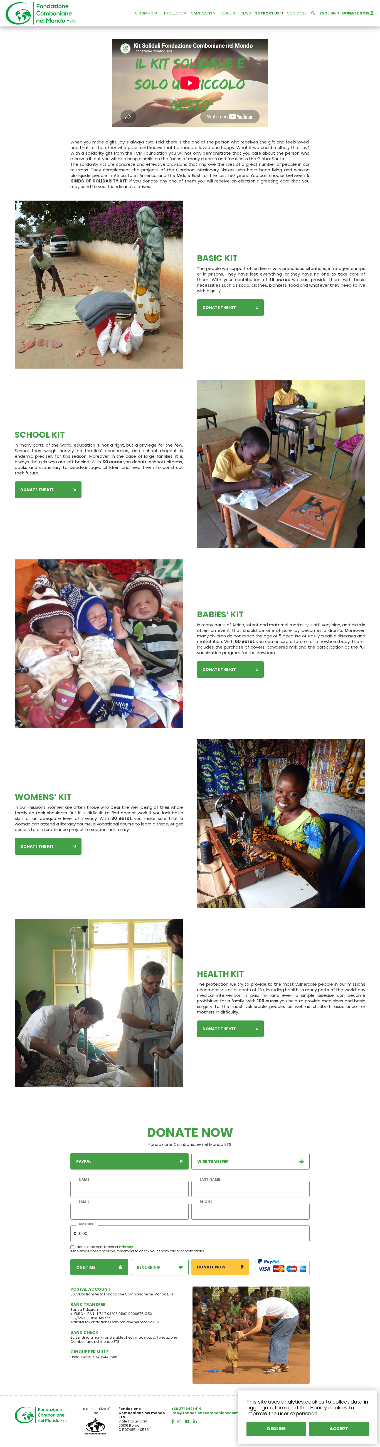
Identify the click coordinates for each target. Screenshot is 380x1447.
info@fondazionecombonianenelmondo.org (214, 1413)
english (328, 13)
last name (210, 1179)
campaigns (202, 13)
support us (267, 13)
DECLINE (276, 1429)
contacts (297, 13)
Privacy (126, 1246)
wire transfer (213, 1161)
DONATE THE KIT (219, 307)
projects (173, 13)
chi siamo (144, 13)
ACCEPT (339, 1429)
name (84, 1179)
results (228, 13)
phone (206, 1202)
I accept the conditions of (96, 1246)
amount (87, 1224)
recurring (148, 1267)
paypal (83, 1161)
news (246, 13)
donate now (356, 13)
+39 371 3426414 (186, 1409)
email (84, 1202)
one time (85, 1267)
